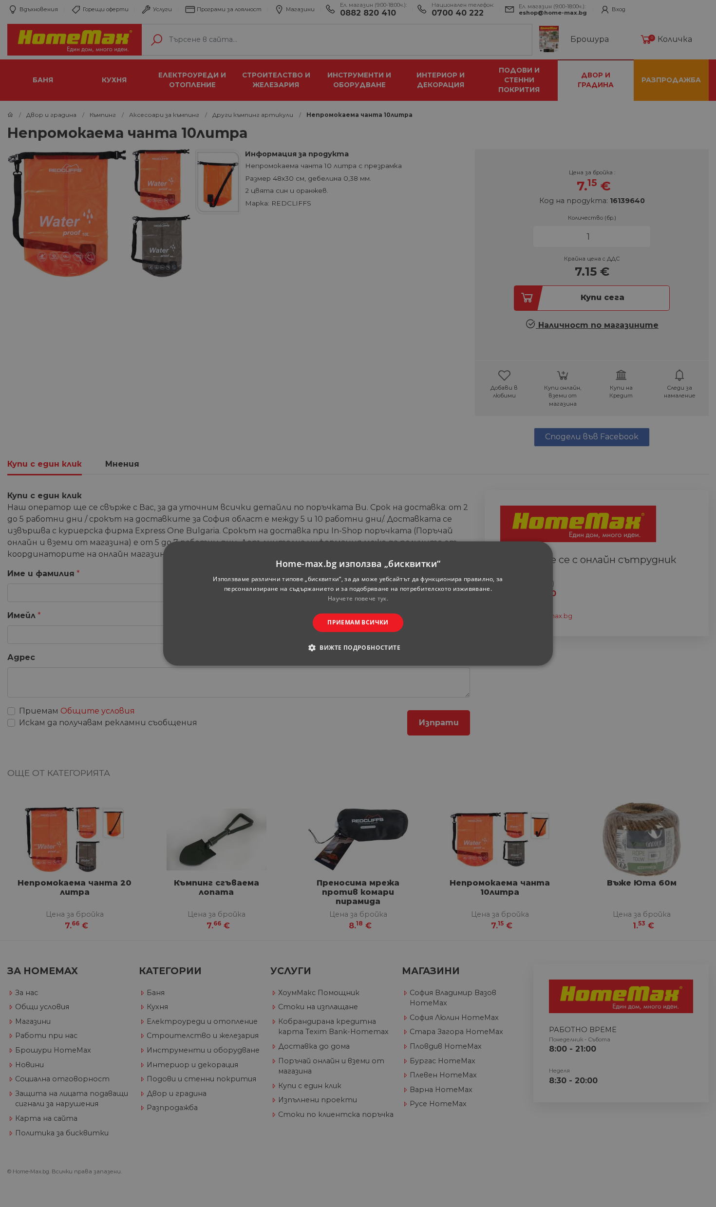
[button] (358, 648)
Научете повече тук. (358, 598)
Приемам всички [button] (358, 622)
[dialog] (358, 603)
